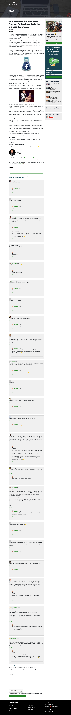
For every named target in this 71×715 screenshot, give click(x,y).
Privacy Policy (30, 705)
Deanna (12, 541)
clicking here (20, 163)
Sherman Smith (14, 607)
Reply (13, 192)
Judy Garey (13, 217)
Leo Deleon (13, 579)
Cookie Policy (30, 709)
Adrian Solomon (14, 299)
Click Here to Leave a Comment (26, 172)
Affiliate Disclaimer (31, 707)
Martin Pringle (14, 263)
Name (10, 669)
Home (29, 703)
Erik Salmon (13, 281)
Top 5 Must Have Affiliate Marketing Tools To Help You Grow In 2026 (55, 101)
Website (34, 669)
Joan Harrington (14, 317)
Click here (13, 160)
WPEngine (56, 706)
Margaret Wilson (14, 335)
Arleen (12, 434)
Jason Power (13, 638)
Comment (11, 674)
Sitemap (29, 711)
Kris (12, 417)
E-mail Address (49, 72)
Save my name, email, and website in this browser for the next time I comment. (26, 693)
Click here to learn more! (28, 157)
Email (22, 669)
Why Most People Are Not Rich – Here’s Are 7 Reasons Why (55, 92)
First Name (48, 68)
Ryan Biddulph (14, 487)
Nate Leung (16, 188)
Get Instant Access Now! (54, 77)
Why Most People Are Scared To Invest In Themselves (54, 88)
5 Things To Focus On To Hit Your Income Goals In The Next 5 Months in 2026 (55, 97)
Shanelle (13, 361)
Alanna (12, 468)
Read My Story (54, 43)
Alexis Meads (14, 399)
